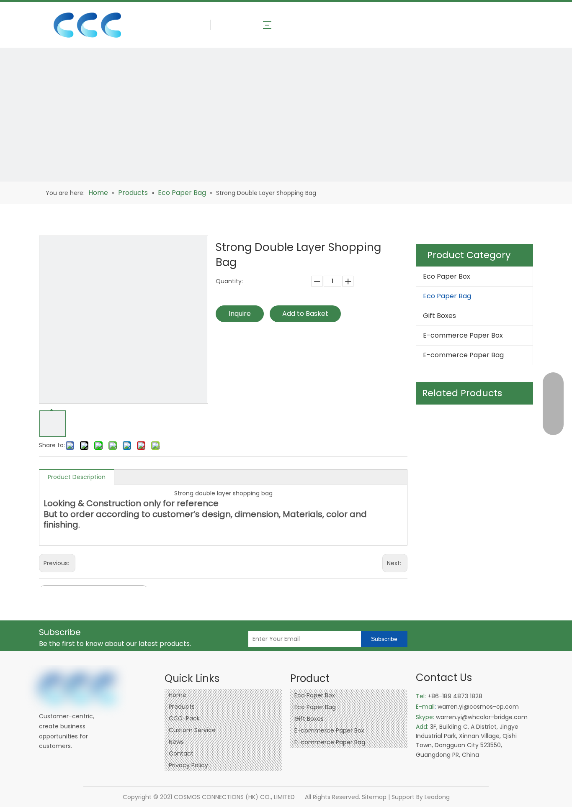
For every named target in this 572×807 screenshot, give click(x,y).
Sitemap (374, 797)
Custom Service (192, 730)
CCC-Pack (184, 718)
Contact (181, 753)
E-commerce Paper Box (463, 335)
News (176, 742)
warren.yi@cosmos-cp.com (478, 706)
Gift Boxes (439, 315)
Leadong (437, 797)
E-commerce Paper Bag (463, 355)
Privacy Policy (188, 765)
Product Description (77, 477)
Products (182, 706)
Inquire (240, 313)
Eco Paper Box (446, 276)
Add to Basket (305, 313)
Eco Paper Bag (447, 296)
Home (177, 695)
